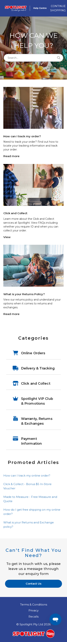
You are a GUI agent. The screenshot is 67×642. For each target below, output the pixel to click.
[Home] (26, 8)
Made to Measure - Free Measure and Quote (30, 499)
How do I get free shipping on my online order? (31, 512)
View (7, 237)
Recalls (33, 616)
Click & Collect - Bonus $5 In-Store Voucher (27, 486)
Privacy (33, 610)
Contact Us (33, 583)
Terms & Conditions (33, 604)
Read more (11, 156)
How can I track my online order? (26, 475)
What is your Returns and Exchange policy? (28, 524)
